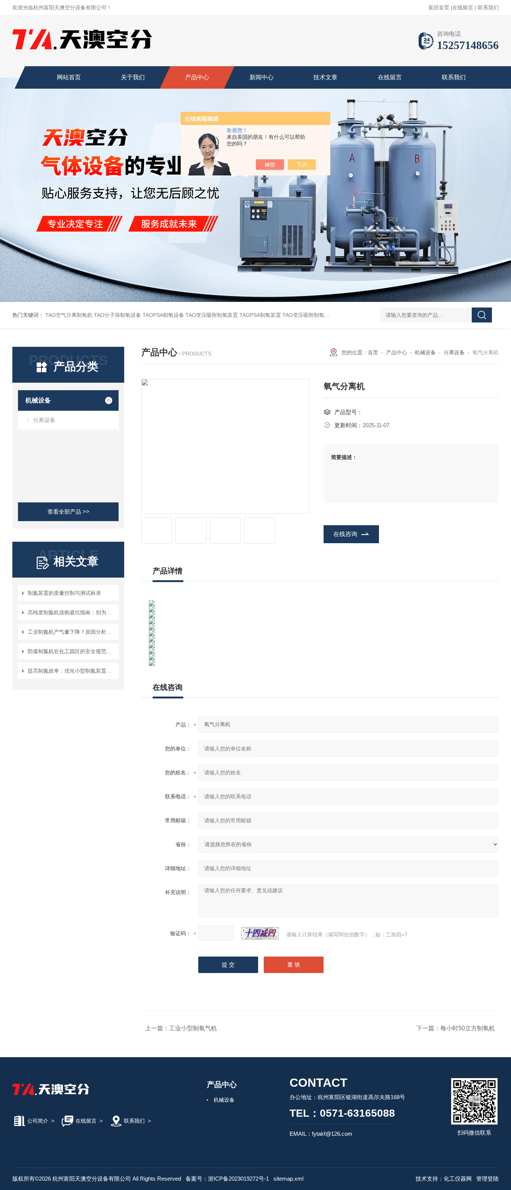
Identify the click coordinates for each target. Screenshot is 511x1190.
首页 (373, 352)
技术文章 (325, 77)
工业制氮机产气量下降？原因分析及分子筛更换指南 (72, 632)
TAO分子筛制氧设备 (117, 315)
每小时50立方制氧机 (467, 1028)
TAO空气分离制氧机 (68, 315)
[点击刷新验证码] (260, 933)
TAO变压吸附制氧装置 (212, 315)
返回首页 (438, 7)
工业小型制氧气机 (193, 1028)
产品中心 (197, 77)
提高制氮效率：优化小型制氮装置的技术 (72, 671)
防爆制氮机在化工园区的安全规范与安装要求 (72, 651)
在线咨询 (345, 534)
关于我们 (133, 77)
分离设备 (44, 420)
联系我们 (488, 7)
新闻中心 (261, 77)
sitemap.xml (288, 1178)
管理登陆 (487, 1178)
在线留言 (462, 7)
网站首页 (69, 77)
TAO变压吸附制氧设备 (308, 315)
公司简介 (37, 1121)
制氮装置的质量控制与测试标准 (64, 593)
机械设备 (38, 400)
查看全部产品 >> (68, 511)
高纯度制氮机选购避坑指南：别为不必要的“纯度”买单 (72, 612)
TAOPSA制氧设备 (163, 315)
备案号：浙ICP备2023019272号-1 (227, 1178)
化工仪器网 (458, 1178)
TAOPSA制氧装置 (260, 315)
